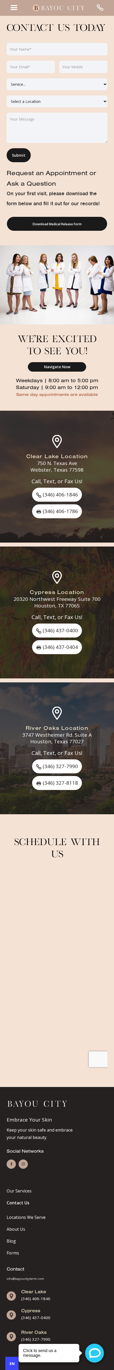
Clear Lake (33, 1291)
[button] (14, 8)
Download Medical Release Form (57, 224)
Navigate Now (57, 366)
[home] (57, 8)
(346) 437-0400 (35, 1317)
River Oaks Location (57, 727)
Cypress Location (57, 591)
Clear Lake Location (57, 456)
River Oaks (34, 1332)
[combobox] (12, 1363)
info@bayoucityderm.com (25, 1279)
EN (12, 1363)
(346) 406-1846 (35, 1298)
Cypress (30, 1310)
